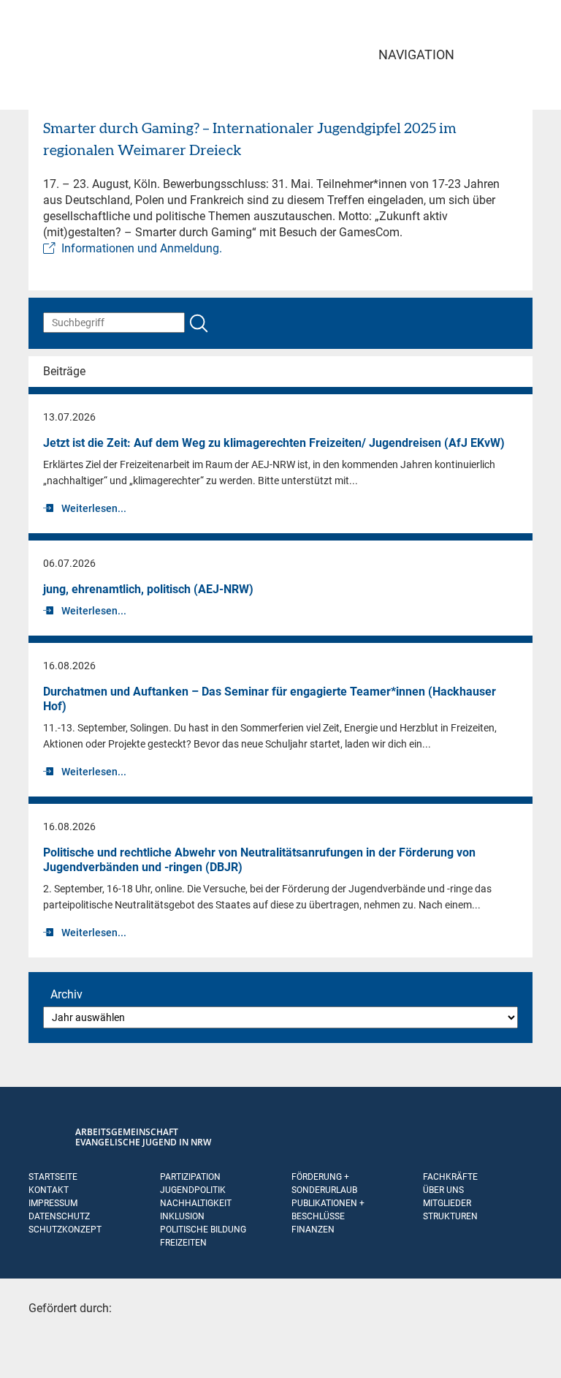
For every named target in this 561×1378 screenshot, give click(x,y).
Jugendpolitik (193, 1190)
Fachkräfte (450, 1177)
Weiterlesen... (93, 508)
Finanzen (313, 1229)
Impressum (52, 1203)
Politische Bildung (203, 1229)
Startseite (52, 1177)
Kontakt (48, 1190)
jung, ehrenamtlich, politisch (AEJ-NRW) (148, 589)
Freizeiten (183, 1243)
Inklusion (182, 1216)
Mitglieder (447, 1203)
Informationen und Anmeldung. (141, 248)
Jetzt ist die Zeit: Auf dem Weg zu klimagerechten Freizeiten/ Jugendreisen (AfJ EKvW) (274, 443)
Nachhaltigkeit (196, 1203)
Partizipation (190, 1177)
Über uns (443, 1190)
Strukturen (450, 1216)
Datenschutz (59, 1216)
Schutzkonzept (65, 1229)
